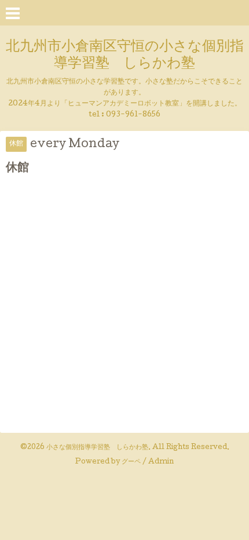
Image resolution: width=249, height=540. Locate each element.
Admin (161, 462)
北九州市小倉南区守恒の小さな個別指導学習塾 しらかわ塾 (125, 55)
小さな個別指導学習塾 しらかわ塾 (97, 447)
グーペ (131, 462)
